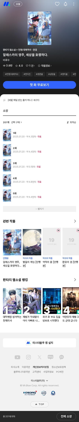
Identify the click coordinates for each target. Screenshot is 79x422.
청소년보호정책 (59, 367)
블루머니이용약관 (22, 371)
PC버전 (59, 371)
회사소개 (15, 367)
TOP (41, 404)
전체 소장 (66, 416)
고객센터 (37, 371)
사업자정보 (48, 371)
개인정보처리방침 (41, 367)
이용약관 (26, 367)
